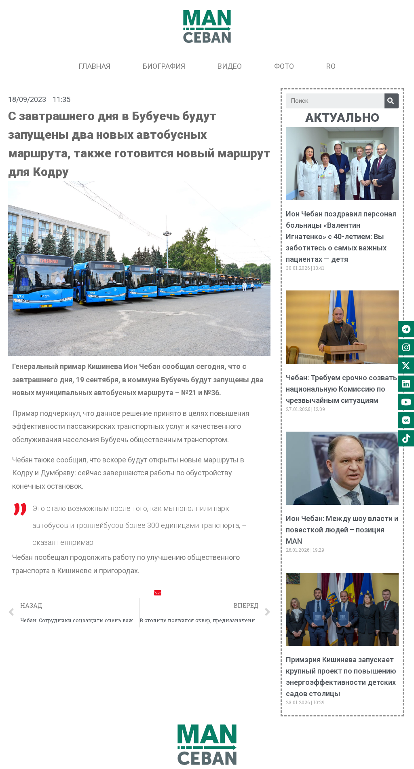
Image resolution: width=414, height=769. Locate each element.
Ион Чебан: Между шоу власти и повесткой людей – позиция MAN (342, 529)
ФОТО (284, 66)
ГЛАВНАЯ (94, 66)
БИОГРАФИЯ (164, 66)
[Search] (391, 100)
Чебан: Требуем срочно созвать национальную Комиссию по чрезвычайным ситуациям (341, 389)
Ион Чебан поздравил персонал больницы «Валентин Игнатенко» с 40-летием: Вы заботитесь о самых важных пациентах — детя (341, 236)
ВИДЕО (230, 66)
